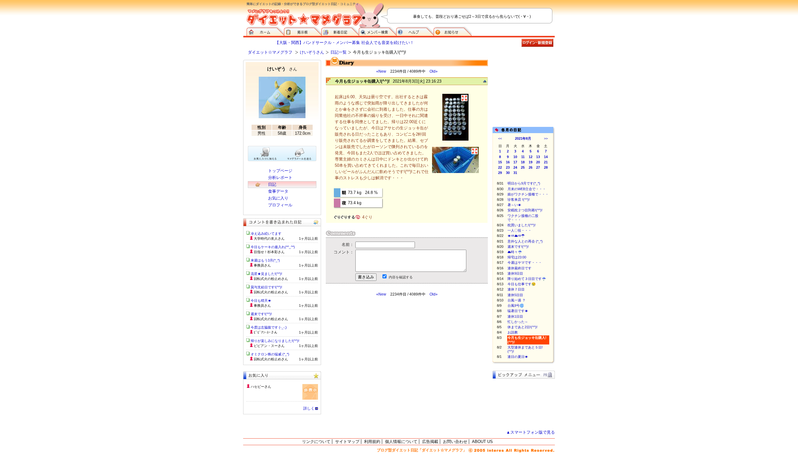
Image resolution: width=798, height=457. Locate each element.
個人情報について (401, 441)
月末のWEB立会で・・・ (526, 189)
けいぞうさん (312, 52)
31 (515, 173)
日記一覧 (338, 52)
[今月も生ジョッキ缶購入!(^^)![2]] (455, 172)
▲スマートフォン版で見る (530, 432)
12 (530, 157)
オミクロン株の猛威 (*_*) (270, 354)
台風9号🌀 (515, 305)
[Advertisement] (384, 353)
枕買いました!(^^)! (521, 225)
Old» (434, 71)
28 (546, 167)
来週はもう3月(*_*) (265, 260)
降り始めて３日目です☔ (526, 279)
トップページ (280, 170)
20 (538, 162)
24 (515, 167)
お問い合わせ (455, 441)
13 (538, 157)
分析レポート (280, 177)
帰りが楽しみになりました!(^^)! (275, 341)
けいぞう (282, 68)
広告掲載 (430, 441)
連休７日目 (516, 289)
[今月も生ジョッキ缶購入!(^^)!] (455, 139)
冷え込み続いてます (266, 233)
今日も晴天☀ (261, 300)
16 (508, 162)
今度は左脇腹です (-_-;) (269, 327)
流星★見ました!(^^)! (266, 274)
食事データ (278, 191)
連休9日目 (515, 273)
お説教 (512, 332)
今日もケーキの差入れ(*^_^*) (273, 247)
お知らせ (453, 31)
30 (508, 173)
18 (523, 162)
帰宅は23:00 (516, 257)
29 (500, 173)
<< (500, 138)
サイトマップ (347, 441)
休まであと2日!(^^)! (522, 327)
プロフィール (280, 205)
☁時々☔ (514, 252)
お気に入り (278, 198)
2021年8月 (523, 138)
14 (546, 157)
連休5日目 (515, 295)
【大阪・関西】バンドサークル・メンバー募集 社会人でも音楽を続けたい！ (344, 42)
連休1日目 (515, 316)
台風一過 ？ (516, 300)
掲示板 (302, 31)
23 (508, 167)
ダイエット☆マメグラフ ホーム (265, 31)
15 (500, 162)
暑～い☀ (514, 205)
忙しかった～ (517, 322)
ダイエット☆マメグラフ (270, 52)
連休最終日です (519, 268)
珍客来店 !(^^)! (518, 199)
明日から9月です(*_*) (523, 183)
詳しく (309, 408)
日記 (272, 184)
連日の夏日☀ (517, 356)
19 (530, 162)
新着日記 (340, 31)
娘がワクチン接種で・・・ (528, 194)
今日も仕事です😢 (521, 284)
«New (381, 71)
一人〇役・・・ (519, 230)
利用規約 (372, 441)
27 (538, 167)
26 (530, 167)
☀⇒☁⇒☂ (516, 236)
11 (523, 157)
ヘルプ (415, 31)
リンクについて (316, 441)
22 (500, 167)
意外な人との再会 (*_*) (525, 241)
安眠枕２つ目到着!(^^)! (524, 210)
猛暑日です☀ (517, 311)
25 (523, 167)
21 (546, 162)
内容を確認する (401, 277)
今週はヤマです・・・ (524, 262)
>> (546, 138)
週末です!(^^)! (518, 246)
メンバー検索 (377, 31)
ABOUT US (482, 441)
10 (515, 157)
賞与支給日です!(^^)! (268, 287)
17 (515, 162)
